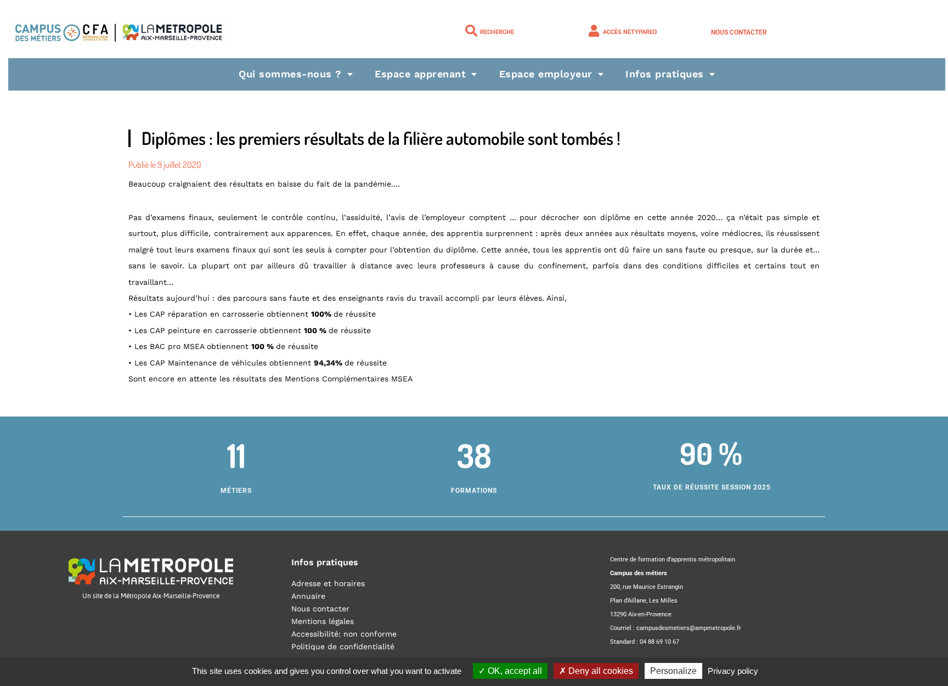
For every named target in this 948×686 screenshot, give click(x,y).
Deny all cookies (599, 671)
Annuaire (308, 596)
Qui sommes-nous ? (290, 74)
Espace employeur (545, 74)
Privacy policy (733, 671)
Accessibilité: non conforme (344, 633)
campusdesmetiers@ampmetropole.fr (688, 628)
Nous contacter (739, 32)
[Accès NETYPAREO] (594, 31)
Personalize (673, 671)
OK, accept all (514, 671)
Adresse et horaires (328, 583)
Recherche (497, 32)
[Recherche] (471, 31)
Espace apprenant (420, 74)
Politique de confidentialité (342, 646)
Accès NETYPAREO (630, 32)
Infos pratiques (664, 74)
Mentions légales (322, 621)
